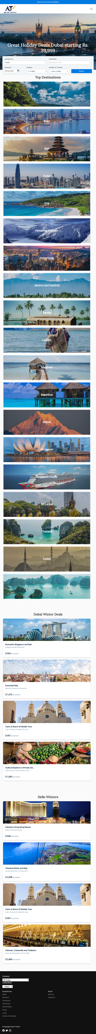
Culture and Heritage (9, 1016)
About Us (51, 994)
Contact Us (51, 997)
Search (81, 71)
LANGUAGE (7, 982)
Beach (4, 994)
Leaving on (7, 67)
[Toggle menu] (91, 8)
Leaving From (8, 59)
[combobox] (24, 62)
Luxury (4, 1013)
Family (4, 1010)
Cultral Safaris (7, 1007)
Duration (29, 67)
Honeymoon (6, 1000)
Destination (53, 59)
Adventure (5, 997)
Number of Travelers (56, 67)
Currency (6, 976)
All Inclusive (6, 1004)
